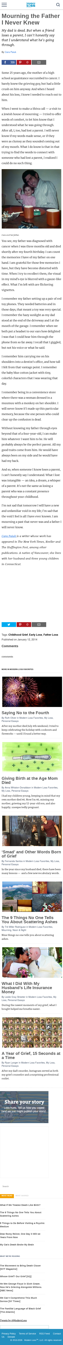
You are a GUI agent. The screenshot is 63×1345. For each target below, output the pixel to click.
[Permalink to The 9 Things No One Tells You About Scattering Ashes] (32, 896)
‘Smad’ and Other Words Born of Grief (31, 854)
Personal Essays (10, 721)
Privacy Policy (9, 1333)
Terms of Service (27, 1333)
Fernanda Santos (14, 861)
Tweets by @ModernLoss (13, 1320)
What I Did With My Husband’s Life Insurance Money (27, 988)
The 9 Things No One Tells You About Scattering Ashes (29, 920)
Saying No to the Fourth (25, 713)
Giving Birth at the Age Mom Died (30, 780)
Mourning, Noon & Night (14, 930)
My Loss (48, 717)
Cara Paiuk (10, 52)
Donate (11, 1336)
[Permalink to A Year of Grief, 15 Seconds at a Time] (32, 1032)
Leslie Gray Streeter (15, 996)
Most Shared (22, 1195)
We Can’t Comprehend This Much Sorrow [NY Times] (18, 1299)
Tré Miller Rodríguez (15, 926)
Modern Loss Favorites (31, 717)
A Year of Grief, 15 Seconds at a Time (31, 1056)
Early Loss (35, 634)
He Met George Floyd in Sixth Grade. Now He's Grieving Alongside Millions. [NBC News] (21, 1287)
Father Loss (50, 634)
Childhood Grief (18, 634)
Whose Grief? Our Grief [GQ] (16, 1276)
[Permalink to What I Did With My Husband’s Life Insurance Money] (32, 962)
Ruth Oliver (10, 717)
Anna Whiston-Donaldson (18, 787)
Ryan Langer (11, 1062)
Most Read (7, 1195)
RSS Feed (44, 1333)
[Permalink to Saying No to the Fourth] (32, 691)
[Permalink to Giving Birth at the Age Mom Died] (32, 757)
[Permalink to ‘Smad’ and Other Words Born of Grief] (32, 830)
